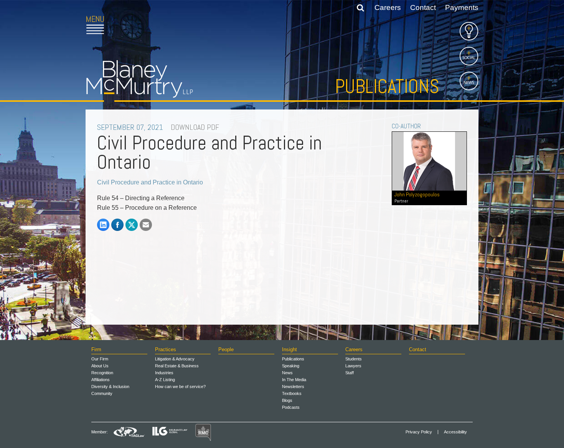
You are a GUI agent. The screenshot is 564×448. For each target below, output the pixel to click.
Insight (289, 349)
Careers (387, 7)
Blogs (287, 400)
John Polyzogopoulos (417, 197)
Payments (461, 7)
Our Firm (99, 359)
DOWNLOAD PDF (195, 127)
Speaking (290, 365)
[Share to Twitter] (131, 225)
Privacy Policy (419, 432)
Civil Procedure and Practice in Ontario (150, 182)
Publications (387, 86)
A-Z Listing (165, 379)
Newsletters (293, 386)
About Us (100, 365)
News (287, 372)
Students (353, 359)
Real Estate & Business (177, 365)
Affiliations (100, 379)
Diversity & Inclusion (110, 386)
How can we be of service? (180, 386)
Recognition (102, 372)
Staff (349, 372)
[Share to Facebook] (117, 225)
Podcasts (291, 407)
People (226, 349)
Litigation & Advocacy (175, 359)
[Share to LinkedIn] (103, 225)
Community (101, 393)
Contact (423, 7)
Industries (164, 372)
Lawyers (353, 365)
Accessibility (455, 432)
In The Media (294, 379)
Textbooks (292, 393)
